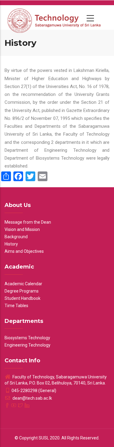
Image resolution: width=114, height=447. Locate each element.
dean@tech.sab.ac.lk (32, 398)
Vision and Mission (22, 229)
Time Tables (16, 305)
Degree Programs (22, 291)
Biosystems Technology (27, 337)
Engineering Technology (27, 345)
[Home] (55, 17)
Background (16, 236)
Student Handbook (22, 298)
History (11, 244)
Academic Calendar (23, 283)
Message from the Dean (28, 222)
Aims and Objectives (24, 251)
